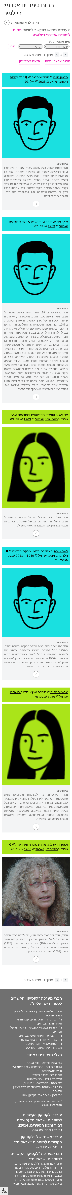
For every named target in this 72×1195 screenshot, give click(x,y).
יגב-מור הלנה (59, 692)
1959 (51, 226)
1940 (30, 555)
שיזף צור (62, 222)
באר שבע (51, 419)
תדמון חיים (60, 77)
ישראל (54, 81)
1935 (42, 81)
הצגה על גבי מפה (57, 61)
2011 (19, 555)
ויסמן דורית (60, 844)
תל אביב (54, 555)
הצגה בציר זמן (29, 61)
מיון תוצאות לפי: (58, 41)
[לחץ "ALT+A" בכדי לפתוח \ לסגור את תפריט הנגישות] (4, 1191)
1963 (27, 419)
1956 (51, 696)
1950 (27, 849)
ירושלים (14, 222)
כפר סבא (52, 849)
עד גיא (63, 415)
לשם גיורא (61, 551)
